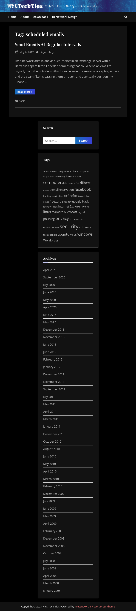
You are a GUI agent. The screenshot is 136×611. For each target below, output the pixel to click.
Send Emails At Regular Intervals (48, 44)
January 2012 (51, 367)
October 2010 (52, 441)
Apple (46, 176)
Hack (85, 201)
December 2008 (53, 538)
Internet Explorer (69, 206)
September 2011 (54, 389)
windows (85, 234)
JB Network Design (64, 17)
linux (47, 211)
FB (65, 196)
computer (52, 182)
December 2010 (53, 434)
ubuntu (63, 234)
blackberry (60, 176)
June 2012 (49, 352)
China (78, 176)
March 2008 (51, 583)
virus (73, 234)
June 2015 (49, 345)
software (85, 227)
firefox (72, 195)
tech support (50, 234)
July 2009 (49, 501)
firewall (81, 196)
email (55, 190)
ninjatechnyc (47, 52)
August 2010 (51, 449)
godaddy (67, 201)
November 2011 (53, 382)
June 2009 (49, 509)
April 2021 (49, 270)
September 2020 (54, 277)
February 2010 (52, 486)
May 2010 (49, 464)
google (76, 201)
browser (70, 176)
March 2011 (51, 419)
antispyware (63, 171)
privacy (62, 218)
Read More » (26, 92)
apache (85, 171)
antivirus (76, 171)
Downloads (40, 17)
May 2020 (49, 300)
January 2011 (51, 426)
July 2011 (49, 397)
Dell (77, 183)
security (69, 226)
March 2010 (51, 479)
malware (57, 212)
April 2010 (49, 471)
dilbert (85, 182)
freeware (55, 201)
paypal (81, 212)
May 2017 (49, 322)
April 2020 (49, 307)
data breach (68, 183)
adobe (46, 171)
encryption (66, 190)
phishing (49, 219)
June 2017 (49, 315)
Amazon (53, 171)
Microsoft (70, 212)
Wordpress (50, 240)
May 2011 (49, 404)
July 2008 (49, 561)
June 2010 (49, 456)
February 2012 (52, 359)
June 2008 (49, 568)
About (25, 17)
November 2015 (53, 337)
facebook (83, 189)
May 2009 (49, 516)
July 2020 (49, 285)
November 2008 (53, 546)
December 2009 (53, 494)
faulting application (53, 196)
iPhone (85, 206)
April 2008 (49, 576)
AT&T (52, 176)
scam (55, 227)
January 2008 (51, 591)
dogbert (47, 190)
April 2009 (49, 524)
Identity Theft (50, 206)
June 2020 (49, 292)
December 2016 (53, 330)
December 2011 (53, 374)
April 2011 (49, 412)
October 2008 (52, 553)
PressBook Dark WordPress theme (95, 606)
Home (12, 17)
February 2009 (52, 531)
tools (22, 101)
